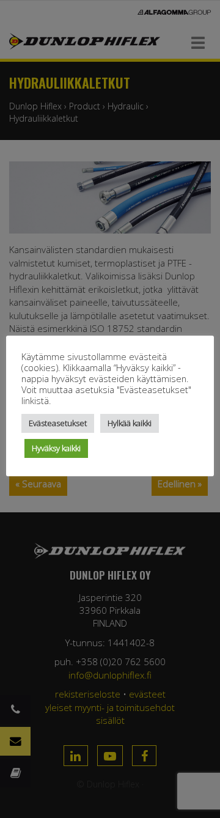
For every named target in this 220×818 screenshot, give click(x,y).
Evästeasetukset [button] (58, 423)
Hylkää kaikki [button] (130, 423)
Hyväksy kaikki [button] (56, 448)
